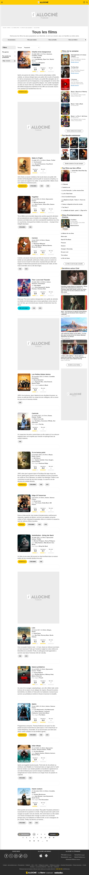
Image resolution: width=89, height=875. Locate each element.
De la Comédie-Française (69, 196)
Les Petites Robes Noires (41, 374)
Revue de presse (77, 865)
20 (45, 837)
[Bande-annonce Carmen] (24, 246)
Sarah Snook (35, 798)
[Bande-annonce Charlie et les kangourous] (24, 59)
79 (47, 841)
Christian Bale (41, 289)
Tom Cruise (38, 503)
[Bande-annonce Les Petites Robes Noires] (24, 382)
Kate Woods (37, 57)
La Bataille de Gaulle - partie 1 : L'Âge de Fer (75, 210)
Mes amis (51, 67)
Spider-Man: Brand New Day (79, 170)
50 (30, 841)
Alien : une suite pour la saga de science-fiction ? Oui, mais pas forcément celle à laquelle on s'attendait (74, 313)
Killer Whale (36, 746)
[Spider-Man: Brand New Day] (65, 175)
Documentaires (11, 39)
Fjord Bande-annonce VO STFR (83, 146)
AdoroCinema (78, 857)
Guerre (38, 456)
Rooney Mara (45, 635)
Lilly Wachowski (49, 709)
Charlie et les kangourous (41, 52)
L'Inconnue (74, 79)
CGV (36, 865)
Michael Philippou (39, 541)
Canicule (35, 413)
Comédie (34, 55)
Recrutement (21, 865)
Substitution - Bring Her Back (43, 535)
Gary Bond (49, 164)
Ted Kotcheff (37, 162)
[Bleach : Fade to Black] (65, 109)
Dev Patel (37, 635)
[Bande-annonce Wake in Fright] (24, 166)
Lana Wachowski (39, 709)
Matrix (34, 704)
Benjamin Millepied (39, 243)
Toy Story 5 (65, 207)
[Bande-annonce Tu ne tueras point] (24, 460)
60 (34, 841)
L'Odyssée (65, 184)
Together (35, 197)
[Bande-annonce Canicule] (24, 421)
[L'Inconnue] (65, 84)
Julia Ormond (48, 381)
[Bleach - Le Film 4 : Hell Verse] (65, 121)
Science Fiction (41, 749)
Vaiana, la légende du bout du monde (72, 204)
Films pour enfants (32, 39)
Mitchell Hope (36, 754)
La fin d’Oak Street (67, 193)
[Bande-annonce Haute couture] (24, 796)
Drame (48, 160)
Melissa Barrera (47, 245)
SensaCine (77, 855)
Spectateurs (43, 67)
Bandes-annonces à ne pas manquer (74, 163)
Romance (34, 241)
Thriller (53, 160)
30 (49, 837)
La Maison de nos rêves (67, 233)
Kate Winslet (38, 796)
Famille (40, 55)
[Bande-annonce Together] (24, 204)
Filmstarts (64, 855)
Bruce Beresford (38, 380)
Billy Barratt (47, 542)
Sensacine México (71, 859)
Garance (63, 245)
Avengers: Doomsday (66, 249)
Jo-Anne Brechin (39, 751)
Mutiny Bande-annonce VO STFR (74, 158)
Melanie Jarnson (50, 753)
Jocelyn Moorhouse (40, 794)
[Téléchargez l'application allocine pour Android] (47, 855)
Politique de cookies (43, 865)
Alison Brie (46, 204)
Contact (5, 865)
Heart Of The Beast (66, 239)
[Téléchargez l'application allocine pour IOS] (41, 855)
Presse (35, 67)
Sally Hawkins (39, 542)
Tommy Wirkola (38, 672)
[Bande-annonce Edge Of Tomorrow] (24, 503)
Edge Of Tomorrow (39, 495)
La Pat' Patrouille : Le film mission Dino (73, 190)
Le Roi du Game (65, 258)
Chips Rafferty (36, 165)
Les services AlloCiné (41, 866)
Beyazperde (64, 857)
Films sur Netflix (52, 39)
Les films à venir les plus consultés (74, 263)
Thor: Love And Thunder (41, 280)
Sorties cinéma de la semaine (74, 131)
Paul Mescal (38, 245)
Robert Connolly (38, 419)
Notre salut (64, 236)
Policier (34, 417)
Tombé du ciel (66, 187)
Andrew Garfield (39, 460)
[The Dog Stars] (65, 72)
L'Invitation (73, 219)
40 (53, 837)
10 (41, 837)
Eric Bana (38, 421)
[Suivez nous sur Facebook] (6, 856)
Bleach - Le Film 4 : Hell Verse (79, 116)
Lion (33, 628)
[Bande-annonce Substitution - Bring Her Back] (24, 543)
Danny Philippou (50, 541)
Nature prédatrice (38, 667)
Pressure (63, 242)
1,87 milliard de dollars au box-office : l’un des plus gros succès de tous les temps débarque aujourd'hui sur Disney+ (73, 335)
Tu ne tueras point (38, 452)
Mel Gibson (37, 458)
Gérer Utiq (50, 866)
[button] (85, 39)
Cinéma (8, 27)
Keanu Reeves (39, 711)
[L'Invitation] (65, 224)
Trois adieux (64, 255)
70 (38, 841)
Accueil (4, 27)
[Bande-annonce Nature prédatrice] (24, 675)
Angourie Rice (39, 381)
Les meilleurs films (15, 27)
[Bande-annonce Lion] (24, 635)
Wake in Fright (37, 158)
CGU (32, 865)
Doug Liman (37, 501)
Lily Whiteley (39, 59)
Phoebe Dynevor (40, 674)
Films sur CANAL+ (73, 39)
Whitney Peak (49, 674)
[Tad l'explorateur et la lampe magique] (65, 60)
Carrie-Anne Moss (44, 713)
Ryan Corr (46, 59)
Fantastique (41, 283)
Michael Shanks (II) (39, 202)
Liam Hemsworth (48, 796)
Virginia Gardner (39, 753)
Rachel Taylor (36, 383)
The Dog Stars (75, 67)
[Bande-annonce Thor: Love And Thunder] (24, 287)
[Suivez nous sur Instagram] (16, 856)
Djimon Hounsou (37, 676)
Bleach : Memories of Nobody (79, 91)
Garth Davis (37, 633)
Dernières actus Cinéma (74, 365)
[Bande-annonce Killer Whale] (24, 753)
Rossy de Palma (36, 247)
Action (49, 282)
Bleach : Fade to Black (77, 104)
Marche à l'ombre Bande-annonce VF (65, 158)
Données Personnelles (66, 865)
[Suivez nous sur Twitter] (11, 856)
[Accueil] (43, 2)
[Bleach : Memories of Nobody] (65, 96)
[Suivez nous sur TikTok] (21, 856)
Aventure (49, 54)
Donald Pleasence (40, 164)
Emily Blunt (45, 503)
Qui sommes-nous (12, 865)
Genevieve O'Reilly (46, 421)
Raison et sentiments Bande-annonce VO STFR (65, 146)
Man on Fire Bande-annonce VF (74, 146)
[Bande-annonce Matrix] (24, 712)
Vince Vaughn (49, 460)
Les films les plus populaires (26, 27)
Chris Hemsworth (40, 287)
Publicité (28, 865)
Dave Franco (38, 204)
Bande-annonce (75, 62)
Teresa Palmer (36, 461)
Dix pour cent (64, 252)
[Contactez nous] (25, 856)
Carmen (35, 238)
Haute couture (37, 789)
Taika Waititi (37, 285)
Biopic (51, 454)
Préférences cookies (55, 865)
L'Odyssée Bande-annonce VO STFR (83, 158)
